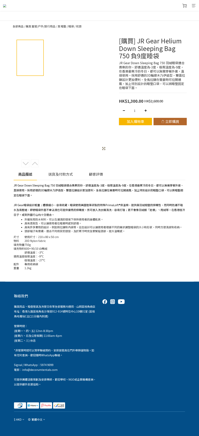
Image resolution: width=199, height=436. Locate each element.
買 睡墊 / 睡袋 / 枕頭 (69, 26)
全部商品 (18, 26)
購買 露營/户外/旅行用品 (40, 26)
